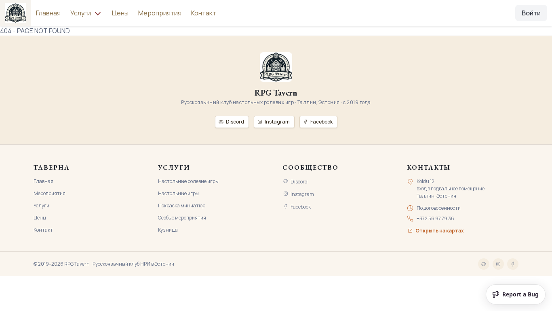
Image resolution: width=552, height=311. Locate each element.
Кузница (168, 229)
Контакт (203, 13)
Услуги (41, 205)
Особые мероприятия (182, 217)
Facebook (301, 206)
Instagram (302, 194)
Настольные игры (178, 193)
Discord (299, 181)
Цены (120, 13)
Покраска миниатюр (181, 205)
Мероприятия (159, 13)
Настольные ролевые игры (188, 181)
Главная (48, 13)
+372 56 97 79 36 (435, 218)
